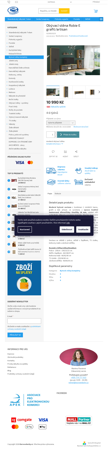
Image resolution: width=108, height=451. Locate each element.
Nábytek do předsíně (17, 96)
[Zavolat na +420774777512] (11, 2)
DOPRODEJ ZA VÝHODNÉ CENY (20, 142)
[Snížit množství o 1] (55, 136)
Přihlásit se (15, 335)
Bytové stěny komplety (18, 57)
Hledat (64, 11)
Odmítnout (67, 229)
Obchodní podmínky (15, 357)
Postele (12, 43)
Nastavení (25, 229)
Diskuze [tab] (58, 193)
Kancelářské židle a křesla (19, 68)
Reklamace (12, 367)
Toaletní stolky (15, 113)
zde (68, 222)
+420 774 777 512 (78, 377)
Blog (9, 370)
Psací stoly (13, 106)
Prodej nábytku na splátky (18, 364)
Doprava (51, 2)
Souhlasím (83, 229)
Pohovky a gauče (15, 39)
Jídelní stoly (13, 64)
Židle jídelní (13, 131)
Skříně (11, 46)
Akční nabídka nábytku (17, 148)
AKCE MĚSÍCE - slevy (16, 145)
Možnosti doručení (81, 127)
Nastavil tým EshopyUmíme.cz (89, 446)
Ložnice (12, 89)
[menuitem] (19, 19)
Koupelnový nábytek (17, 85)
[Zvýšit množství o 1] (55, 133)
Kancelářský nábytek (17, 71)
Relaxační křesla (15, 53)
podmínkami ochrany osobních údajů (24, 327)
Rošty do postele (16, 110)
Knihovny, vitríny (15, 74)
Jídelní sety (13, 60)
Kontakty (11, 360)
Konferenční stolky (16, 82)
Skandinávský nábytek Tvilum (20, 32)
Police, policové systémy (19, 134)
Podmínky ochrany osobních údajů (21, 374)
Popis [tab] (50, 193)
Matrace (12, 92)
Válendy (12, 124)
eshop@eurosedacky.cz (79, 382)
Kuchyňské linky (15, 50)
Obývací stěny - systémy (18, 103)
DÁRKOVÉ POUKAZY (16, 138)
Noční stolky (13, 99)
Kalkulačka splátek (58, 106)
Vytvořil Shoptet (94, 443)
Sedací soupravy (15, 36)
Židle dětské (14, 127)
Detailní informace (53, 144)
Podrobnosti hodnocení (78, 36)
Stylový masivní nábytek (18, 117)
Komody (12, 78)
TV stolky (12, 120)
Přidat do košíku (70, 134)
